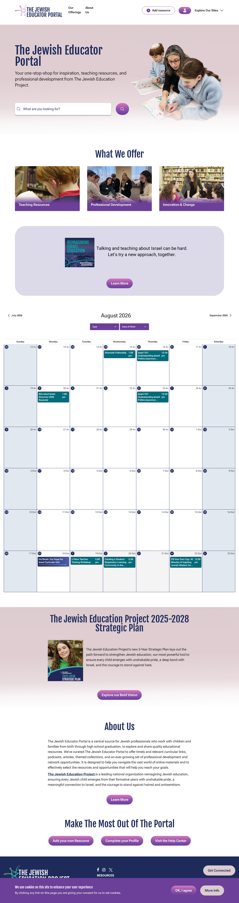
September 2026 (218, 315)
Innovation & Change (179, 198)
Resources (105, 875)
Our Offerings (74, 10)
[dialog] (119, 890)
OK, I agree (183, 890)
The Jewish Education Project (71, 774)
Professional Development (111, 198)
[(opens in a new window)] (98, 870)
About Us (89, 10)
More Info (212, 890)
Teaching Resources (34, 198)
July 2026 (16, 315)
